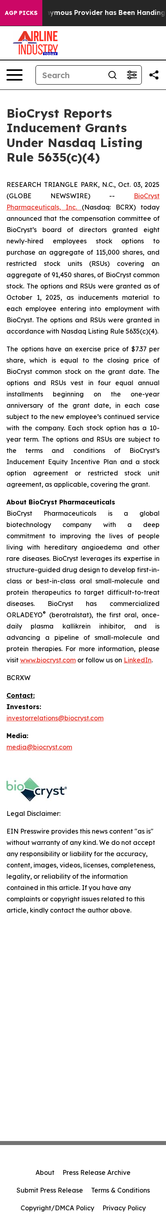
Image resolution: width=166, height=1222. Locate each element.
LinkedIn (137, 660)
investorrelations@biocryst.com (55, 718)
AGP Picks (21, 13)
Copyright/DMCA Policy (57, 1208)
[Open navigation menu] (14, 75)
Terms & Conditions (120, 1190)
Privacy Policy (124, 1208)
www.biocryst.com (48, 660)
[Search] (112, 75)
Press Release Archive (96, 1172)
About (44, 1172)
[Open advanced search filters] (131, 75)
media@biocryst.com (39, 747)
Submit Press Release (50, 1190)
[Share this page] (154, 75)
